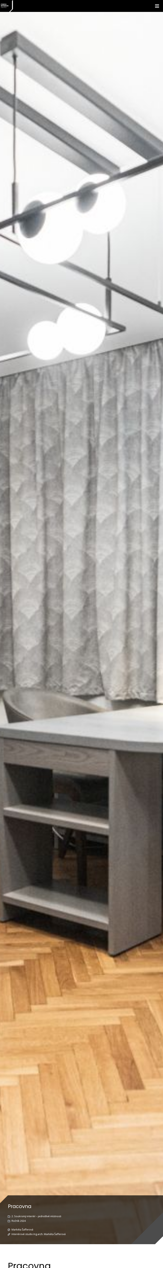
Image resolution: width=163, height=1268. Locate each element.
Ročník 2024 (19, 1221)
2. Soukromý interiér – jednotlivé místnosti (36, 1216)
